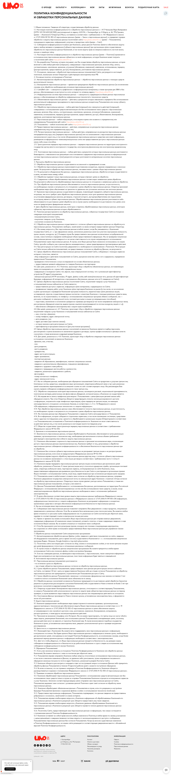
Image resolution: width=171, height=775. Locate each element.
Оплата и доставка (93, 742)
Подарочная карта (148, 7)
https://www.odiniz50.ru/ (92, 40)
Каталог (89, 739)
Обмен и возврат (92, 744)
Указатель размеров (93, 749)
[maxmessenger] (35, 745)
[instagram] (44, 745)
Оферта (116, 739)
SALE (166, 7)
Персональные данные (121, 746)
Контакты (90, 751)
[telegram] (47, 745)
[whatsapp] (50, 745)
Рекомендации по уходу (94, 746)
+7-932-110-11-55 (66, 744)
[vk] (41, 745)
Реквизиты (117, 749)
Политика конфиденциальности (123, 744)
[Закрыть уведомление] (31, 761)
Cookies (116, 742)
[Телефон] (38, 745)
